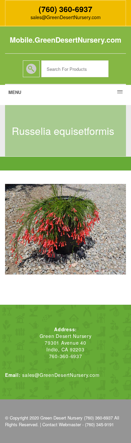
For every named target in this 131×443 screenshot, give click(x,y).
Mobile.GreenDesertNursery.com (65, 40)
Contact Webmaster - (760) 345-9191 (78, 424)
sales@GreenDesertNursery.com (66, 17)
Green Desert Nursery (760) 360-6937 (76, 417)
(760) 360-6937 (65, 8)
